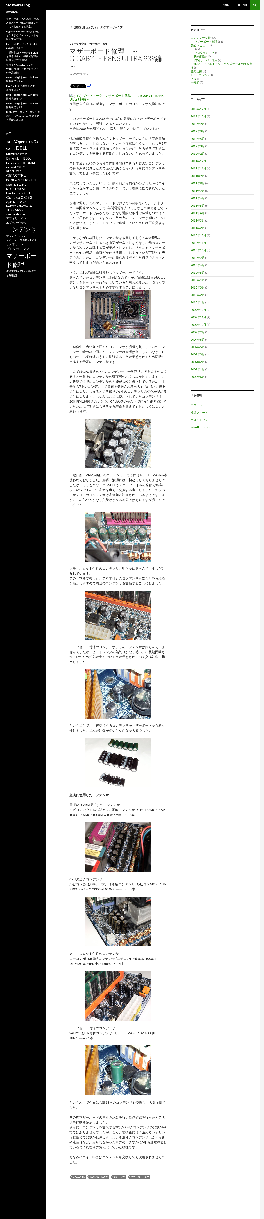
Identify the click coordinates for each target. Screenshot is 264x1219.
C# (35, 141)
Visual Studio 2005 (15, 214)
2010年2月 (198, 295)
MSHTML (26, 193)
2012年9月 (198, 123)
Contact (241, 5)
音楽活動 (196, 71)
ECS (17, 167)
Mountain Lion (13, 193)
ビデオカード (15, 244)
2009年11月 (198, 317)
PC (192, 49)
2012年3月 (198, 146)
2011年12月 (198, 161)
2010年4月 (198, 280)
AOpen (19, 141)
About (227, 5)
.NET (9, 142)
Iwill (26, 176)
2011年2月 (198, 228)
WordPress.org (200, 427)
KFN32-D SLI (30, 180)
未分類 (195, 82)
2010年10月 (198, 250)
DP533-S (10, 167)
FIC (22, 167)
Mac (9, 185)
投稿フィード (199, 412)
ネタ (193, 78)
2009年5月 (198, 347)
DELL (21, 148)
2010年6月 (198, 265)
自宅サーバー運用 (205, 60)
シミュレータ (14, 239)
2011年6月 (198, 198)
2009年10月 (198, 324)
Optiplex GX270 (16, 202)
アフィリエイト (16, 218)
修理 (8, 271)
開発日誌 (200, 56)
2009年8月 (198, 339)
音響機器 (12, 275)
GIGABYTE (79, 1176)
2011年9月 (198, 176)
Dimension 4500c (18, 158)
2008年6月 (198, 376)
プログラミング (204, 52)
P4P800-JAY (26, 206)
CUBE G (11, 148)
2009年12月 (198, 309)
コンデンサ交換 (78, 43)
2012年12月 (198, 109)
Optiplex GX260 (19, 197)
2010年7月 (198, 257)
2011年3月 (198, 220)
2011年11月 (198, 168)
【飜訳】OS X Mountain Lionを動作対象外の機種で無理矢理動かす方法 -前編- (22, 56)
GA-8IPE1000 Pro (14, 171)
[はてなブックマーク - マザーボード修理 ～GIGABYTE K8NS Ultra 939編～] (117, 96)
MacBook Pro (19, 185)
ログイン (196, 405)
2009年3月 (198, 354)
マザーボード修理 (97, 43)
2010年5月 (198, 272)
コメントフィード (202, 420)
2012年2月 (198, 153)
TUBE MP (13, 210)
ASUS (29, 142)
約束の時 (19, 271)
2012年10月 (198, 116)
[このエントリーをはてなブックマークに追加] (89, 86)
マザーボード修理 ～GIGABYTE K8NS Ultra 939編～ (115, 58)
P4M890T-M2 (13, 206)
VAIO (22, 210)
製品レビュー (199, 45)
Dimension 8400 (16, 163)
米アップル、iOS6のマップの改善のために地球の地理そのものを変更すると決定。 (22, 23)
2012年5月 (198, 138)
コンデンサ (119, 1176)
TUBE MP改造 (200, 75)
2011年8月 (198, 183)
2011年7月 (198, 190)
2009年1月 (198, 369)
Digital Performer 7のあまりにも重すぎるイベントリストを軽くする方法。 (23, 35)
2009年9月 (198, 332)
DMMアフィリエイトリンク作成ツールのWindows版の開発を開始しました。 (23, 116)
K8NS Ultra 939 (99, 1176)
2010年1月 (198, 302)
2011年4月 (198, 213)
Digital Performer (16, 153)
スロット (27, 240)
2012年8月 (198, 131)
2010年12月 (198, 235)
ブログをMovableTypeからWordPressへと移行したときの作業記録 (22, 68)
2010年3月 (198, 287)
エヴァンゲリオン (17, 222)
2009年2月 (198, 362)
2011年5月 (198, 205)
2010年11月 (198, 243)
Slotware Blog (18, 5)
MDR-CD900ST (16, 189)
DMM (31, 163)
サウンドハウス (15, 235)
